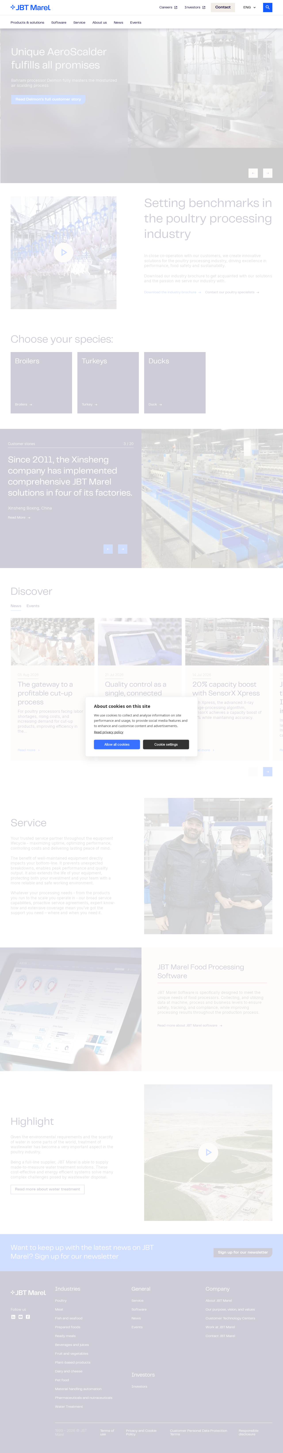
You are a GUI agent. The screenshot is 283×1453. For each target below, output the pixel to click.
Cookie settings (166, 744)
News (118, 22)
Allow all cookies (117, 744)
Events (135, 22)
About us (99, 22)
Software (58, 22)
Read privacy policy (108, 731)
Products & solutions (27, 22)
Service (79, 22)
